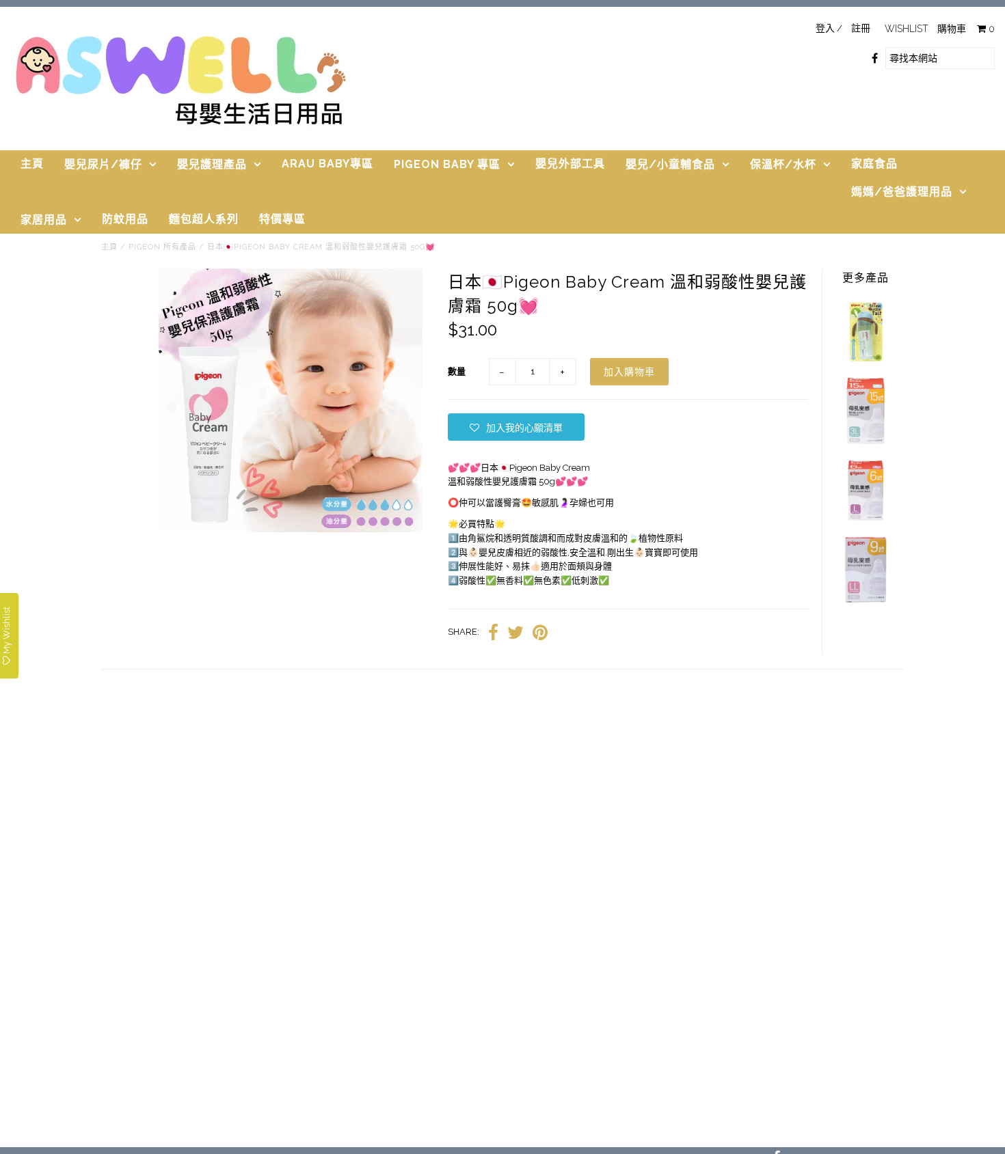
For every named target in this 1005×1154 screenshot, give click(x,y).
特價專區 (282, 218)
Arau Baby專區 (327, 163)
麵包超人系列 (204, 218)
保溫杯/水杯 (783, 164)
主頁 (32, 163)
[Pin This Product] (540, 633)
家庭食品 (874, 163)
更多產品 (865, 277)
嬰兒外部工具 (570, 163)
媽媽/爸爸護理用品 (901, 191)
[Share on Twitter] (515, 633)
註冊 (860, 28)
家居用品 (44, 219)
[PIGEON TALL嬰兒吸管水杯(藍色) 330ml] (865, 361)
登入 (825, 28)
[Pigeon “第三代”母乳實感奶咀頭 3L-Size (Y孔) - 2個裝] (865, 441)
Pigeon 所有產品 (162, 247)
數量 (457, 371)
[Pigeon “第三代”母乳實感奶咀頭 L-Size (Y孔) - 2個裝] (865, 520)
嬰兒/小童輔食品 (670, 164)
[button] (516, 427)
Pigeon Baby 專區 (447, 164)
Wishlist (906, 28)
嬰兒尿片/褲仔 (103, 164)
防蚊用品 (125, 218)
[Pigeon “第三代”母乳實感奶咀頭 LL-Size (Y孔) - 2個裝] (865, 599)
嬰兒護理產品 (212, 164)
